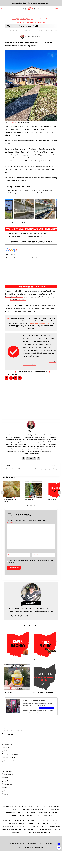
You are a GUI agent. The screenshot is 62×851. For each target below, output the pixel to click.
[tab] (27, 505)
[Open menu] (1, 8)
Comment (11, 522)
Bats (6, 794)
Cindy (28, 36)
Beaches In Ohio (52, 499)
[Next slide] (55, 209)
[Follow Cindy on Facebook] (23, 458)
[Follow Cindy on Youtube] (31, 458)
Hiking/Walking (9, 757)
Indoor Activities (10, 751)
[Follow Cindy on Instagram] (27, 458)
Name (11, 555)
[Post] (15, 377)
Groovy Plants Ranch (47, 308)
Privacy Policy (9, 731)
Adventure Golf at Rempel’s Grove (26, 308)
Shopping (30, 22)
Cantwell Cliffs (29, 499)
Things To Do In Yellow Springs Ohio (42, 692)
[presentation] (11, 489)
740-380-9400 (19, 236)
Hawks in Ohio (36, 660)
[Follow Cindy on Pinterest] (38, 458)
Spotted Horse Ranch (18, 300)
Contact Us (8, 734)
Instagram (38, 236)
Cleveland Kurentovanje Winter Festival (46, 468)
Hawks (6, 791)
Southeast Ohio (39, 22)
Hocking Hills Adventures (14, 297)
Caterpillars (8, 774)
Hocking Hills (21, 22)
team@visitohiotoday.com (39, 323)
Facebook (29, 236)
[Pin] (6, 377)
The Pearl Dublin (38, 305)
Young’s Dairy (8, 692)
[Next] (59, 492)
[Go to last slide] (6, 209)
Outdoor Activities (11, 754)
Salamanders (8, 784)
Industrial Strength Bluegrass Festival (15, 468)
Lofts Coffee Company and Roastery (21, 311)
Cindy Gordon (14, 122)
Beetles (7, 787)
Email (35, 555)
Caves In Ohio (8, 660)
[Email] (20, 377)
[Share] (11, 377)
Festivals (7, 747)
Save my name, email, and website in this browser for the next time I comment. (31, 561)
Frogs (6, 778)
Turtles (6, 781)
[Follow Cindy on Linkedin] (34, 458)
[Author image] (22, 37)
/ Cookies (18, 731)
